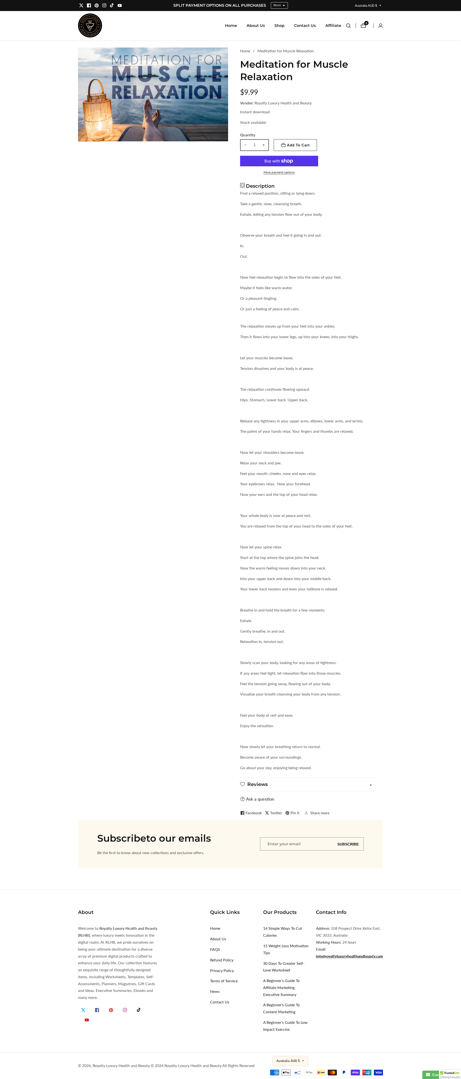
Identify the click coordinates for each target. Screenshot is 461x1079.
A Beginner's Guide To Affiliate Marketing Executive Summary (281, 987)
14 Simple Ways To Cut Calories (282, 931)
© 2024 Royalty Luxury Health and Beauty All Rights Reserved (203, 1065)
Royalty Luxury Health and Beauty (121, 1065)
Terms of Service (224, 980)
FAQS (215, 949)
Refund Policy (221, 960)
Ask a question (260, 799)
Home (231, 25)
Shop (279, 25)
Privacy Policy (222, 970)
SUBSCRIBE (348, 844)
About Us (256, 25)
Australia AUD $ (366, 5)
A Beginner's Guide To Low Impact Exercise (285, 1025)
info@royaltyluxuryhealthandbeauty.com (349, 956)
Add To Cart (298, 145)
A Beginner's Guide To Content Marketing (281, 1008)
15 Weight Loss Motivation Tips (286, 949)
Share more (319, 812)
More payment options (279, 172)
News (215, 991)
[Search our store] (351, 25)
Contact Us (305, 25)
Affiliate (333, 25)
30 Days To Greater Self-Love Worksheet (283, 966)
